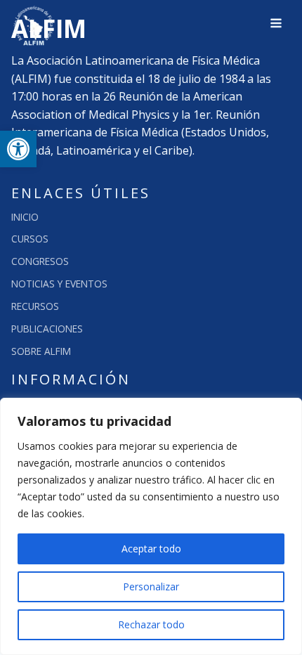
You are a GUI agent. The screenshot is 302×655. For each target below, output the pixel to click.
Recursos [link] (35, 306)
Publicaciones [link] (47, 328)
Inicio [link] (25, 216)
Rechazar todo (151, 624)
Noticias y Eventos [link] (59, 283)
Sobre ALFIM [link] (41, 351)
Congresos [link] (40, 261)
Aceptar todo (151, 548)
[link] (18, 149)
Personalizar (151, 586)
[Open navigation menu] (276, 24)
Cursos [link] (29, 238)
